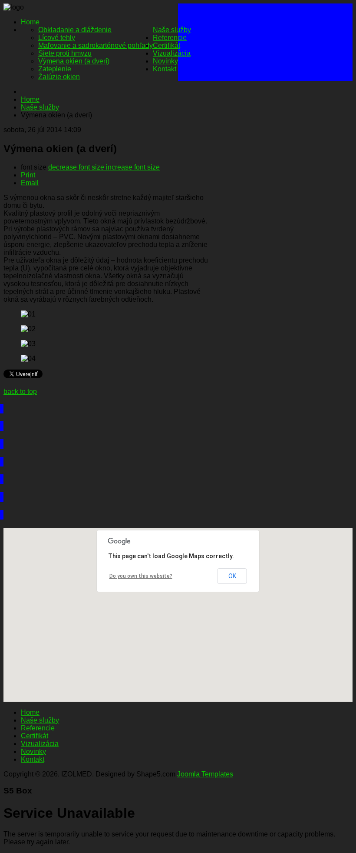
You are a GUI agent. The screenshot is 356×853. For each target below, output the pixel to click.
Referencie (170, 37)
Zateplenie (54, 69)
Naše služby (172, 29)
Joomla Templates (205, 774)
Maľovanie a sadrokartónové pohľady (95, 45)
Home (30, 22)
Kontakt (164, 69)
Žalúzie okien (59, 76)
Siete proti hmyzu (65, 53)
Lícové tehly (56, 37)
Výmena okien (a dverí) (73, 61)
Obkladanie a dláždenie (75, 29)
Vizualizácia (172, 53)
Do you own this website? (140, 576)
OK (232, 576)
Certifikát (166, 45)
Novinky (165, 61)
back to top (20, 391)
